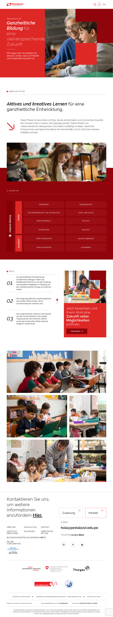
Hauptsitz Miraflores (12, 532)
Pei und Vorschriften (14, 543)
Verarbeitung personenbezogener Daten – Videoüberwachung (58, 596)
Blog (43, 538)
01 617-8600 (77, 535)
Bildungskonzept (15, 538)
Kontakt (45, 527)
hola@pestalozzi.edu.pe (79, 528)
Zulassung (29, 531)
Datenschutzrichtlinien (21, 596)
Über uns (11, 527)
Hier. (37, 515)
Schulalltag (30, 527)
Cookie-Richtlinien (93, 596)
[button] (57, 300)
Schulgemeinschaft (34, 538)
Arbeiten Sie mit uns (47, 532)
